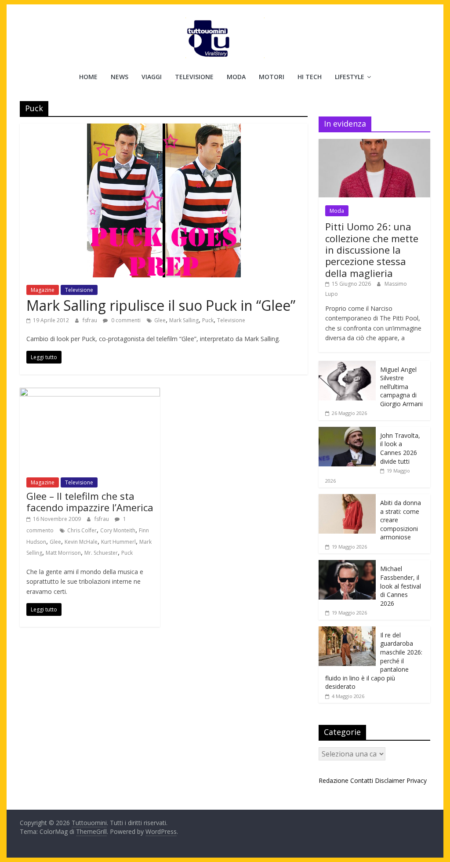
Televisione (194, 77)
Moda (236, 77)
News (119, 77)
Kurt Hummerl (118, 542)
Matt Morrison (63, 552)
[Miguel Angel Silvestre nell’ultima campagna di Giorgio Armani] (347, 365)
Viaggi (152, 77)
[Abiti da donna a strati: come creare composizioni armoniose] (347, 499)
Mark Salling (184, 320)
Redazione (333, 780)
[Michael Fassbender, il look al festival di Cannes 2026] (347, 564)
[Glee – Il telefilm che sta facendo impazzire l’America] (90, 393)
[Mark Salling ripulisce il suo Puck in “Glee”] (164, 129)
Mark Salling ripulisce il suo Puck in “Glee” (160, 305)
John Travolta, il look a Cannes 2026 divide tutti (400, 448)
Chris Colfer (82, 530)
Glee (160, 320)
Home (88, 77)
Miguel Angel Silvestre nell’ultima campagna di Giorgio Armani (401, 386)
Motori (271, 77)
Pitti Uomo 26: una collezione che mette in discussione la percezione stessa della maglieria (371, 250)
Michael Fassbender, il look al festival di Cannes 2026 (400, 585)
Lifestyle (349, 77)
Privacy (416, 780)
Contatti (361, 780)
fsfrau (90, 320)
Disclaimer (390, 780)
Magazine (42, 290)
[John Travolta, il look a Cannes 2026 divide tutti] (347, 431)
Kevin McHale (81, 542)
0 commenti (125, 320)
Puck (208, 320)
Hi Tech (310, 77)
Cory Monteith (117, 530)
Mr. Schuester (101, 552)
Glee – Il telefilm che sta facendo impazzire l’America (89, 501)
